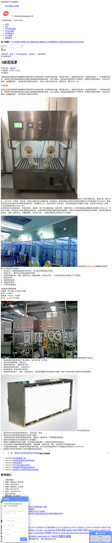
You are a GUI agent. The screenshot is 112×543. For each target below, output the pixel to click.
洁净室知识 (9, 33)
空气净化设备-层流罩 (21, 465)
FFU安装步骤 (49, 527)
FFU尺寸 (58, 527)
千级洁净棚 (29, 42)
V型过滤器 (38, 530)
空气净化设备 (10, 29)
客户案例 (8, 35)
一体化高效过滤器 (49, 530)
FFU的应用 (96, 527)
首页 (7, 24)
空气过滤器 (9, 31)
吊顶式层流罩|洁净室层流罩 (24, 460)
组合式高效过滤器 (76, 533)
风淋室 (17, 42)
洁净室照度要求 (38, 533)
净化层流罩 (79, 42)
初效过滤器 (82, 530)
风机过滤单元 (31, 536)
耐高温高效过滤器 (89, 533)
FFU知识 (103, 527)
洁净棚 (22, 42)
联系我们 (8, 38)
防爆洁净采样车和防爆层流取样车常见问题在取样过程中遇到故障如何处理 (34, 514)
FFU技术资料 (72, 527)
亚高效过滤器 (71, 530)
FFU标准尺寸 (80, 527)
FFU (7, 27)
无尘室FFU (103, 530)
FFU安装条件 (39, 527)
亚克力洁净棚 (48, 42)
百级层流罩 (71, 42)
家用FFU (91, 530)
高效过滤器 (64, 536)
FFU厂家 (31, 527)
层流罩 (55, 42)
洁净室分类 (29, 533)
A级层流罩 (62, 42)
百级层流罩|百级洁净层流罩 (24, 467)
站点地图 (8, 6)
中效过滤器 (61, 530)
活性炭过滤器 (65, 533)
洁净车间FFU (55, 533)
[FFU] (6, 16)
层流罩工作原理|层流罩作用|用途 (27, 453)
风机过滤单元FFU (44, 536)
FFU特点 (89, 527)
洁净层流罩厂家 (19, 458)
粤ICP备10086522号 (48, 539)
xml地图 (16, 6)
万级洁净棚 (38, 42)
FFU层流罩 (65, 527)
